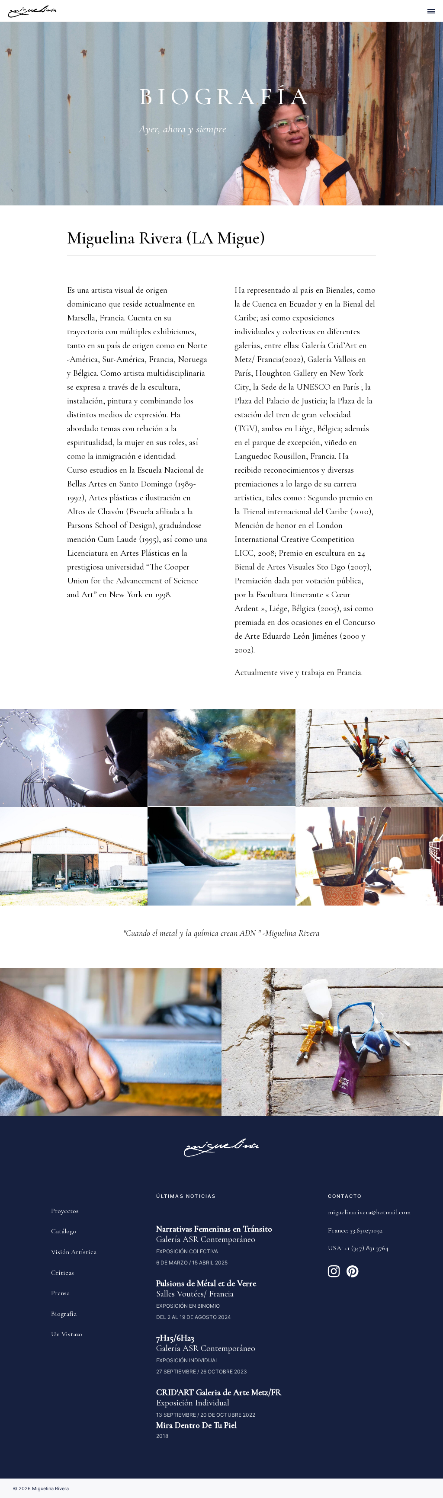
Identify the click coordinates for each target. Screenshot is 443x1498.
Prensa (60, 1293)
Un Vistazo (66, 1334)
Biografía (64, 1313)
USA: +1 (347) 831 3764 (358, 1248)
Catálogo (63, 1231)
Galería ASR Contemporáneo (205, 1239)
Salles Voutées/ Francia (195, 1294)
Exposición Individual (192, 1403)
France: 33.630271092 (355, 1230)
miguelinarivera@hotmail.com (369, 1212)
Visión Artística (73, 1252)
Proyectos (65, 1211)
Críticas (62, 1272)
